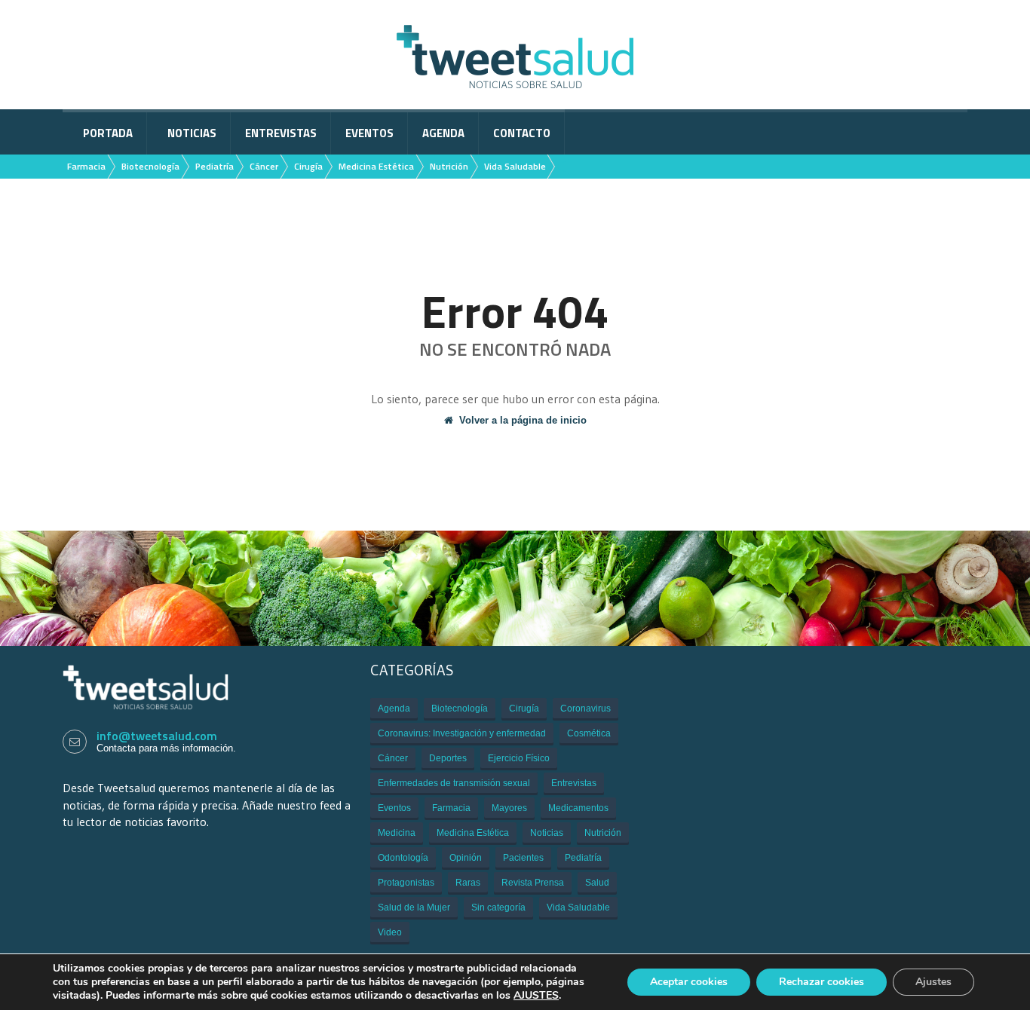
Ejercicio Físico (519, 758)
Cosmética (589, 733)
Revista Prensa (532, 882)
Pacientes (523, 857)
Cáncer (264, 166)
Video (390, 932)
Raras (467, 882)
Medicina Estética (376, 166)
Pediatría (214, 166)
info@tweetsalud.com (157, 736)
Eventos (369, 133)
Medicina (396, 833)
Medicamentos (578, 808)
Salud (597, 882)
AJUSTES (536, 995)
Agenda (443, 133)
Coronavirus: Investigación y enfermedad (462, 733)
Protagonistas (406, 882)
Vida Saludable (515, 166)
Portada (108, 133)
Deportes (448, 758)
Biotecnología (150, 166)
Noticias (191, 133)
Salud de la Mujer (414, 907)
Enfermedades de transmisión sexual (454, 783)
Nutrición (449, 166)
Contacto (521, 133)
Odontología (403, 857)
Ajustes (933, 982)
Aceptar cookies (689, 982)
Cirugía (308, 166)
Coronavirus (585, 708)
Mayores (509, 808)
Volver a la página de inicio (523, 420)
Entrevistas (281, 133)
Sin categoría (498, 907)
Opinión (465, 857)
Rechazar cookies (821, 982)
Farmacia (86, 166)
